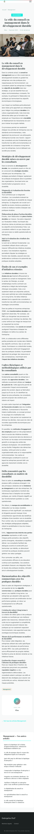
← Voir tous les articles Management (14, 721)
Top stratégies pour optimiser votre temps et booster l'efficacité (15, 765)
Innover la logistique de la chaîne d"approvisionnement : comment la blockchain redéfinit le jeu (15, 746)
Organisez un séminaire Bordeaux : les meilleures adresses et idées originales (16, 777)
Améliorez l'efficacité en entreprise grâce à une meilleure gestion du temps (16, 783)
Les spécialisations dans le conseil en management (16, 795)
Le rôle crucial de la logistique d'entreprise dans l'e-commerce (14, 801)
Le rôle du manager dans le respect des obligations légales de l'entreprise (16, 753)
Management (11, 9)
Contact (16, 823)
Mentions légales (7, 823)
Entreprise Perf (8, 818)
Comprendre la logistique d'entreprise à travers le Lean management (17, 771)
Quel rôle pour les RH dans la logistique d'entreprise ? (16, 759)
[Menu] (30, 1)
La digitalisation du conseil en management (13, 789)
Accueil (4, 9)
